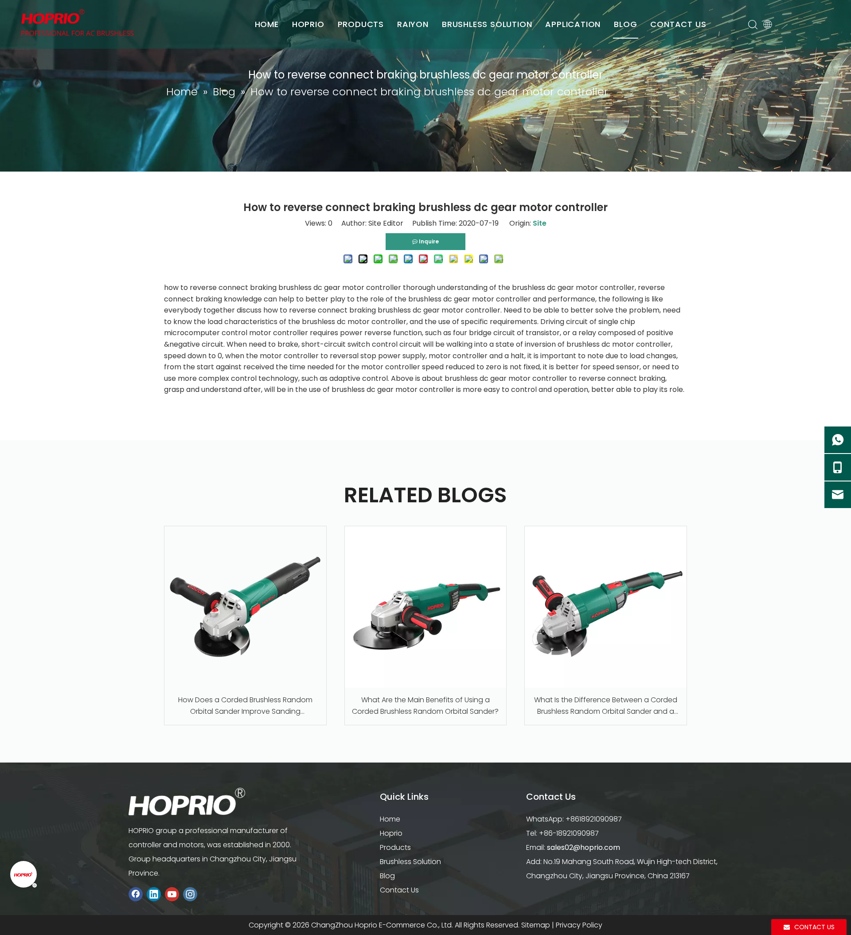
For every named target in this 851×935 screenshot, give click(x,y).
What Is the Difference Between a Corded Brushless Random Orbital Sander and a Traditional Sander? (605, 706)
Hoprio (391, 833)
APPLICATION (573, 24)
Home (390, 819)
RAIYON (413, 24)
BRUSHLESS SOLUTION (487, 24)
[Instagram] (190, 894)
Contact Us (399, 890)
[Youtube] (172, 894)
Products (395, 847)
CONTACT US (678, 24)
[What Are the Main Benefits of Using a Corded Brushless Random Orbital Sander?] (426, 607)
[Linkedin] (154, 894)
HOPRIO (308, 24)
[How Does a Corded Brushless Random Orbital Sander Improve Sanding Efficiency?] (245, 607)
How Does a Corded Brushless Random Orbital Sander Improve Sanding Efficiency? (245, 706)
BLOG (625, 24)
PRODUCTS (361, 24)
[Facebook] (136, 894)
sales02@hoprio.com (583, 847)
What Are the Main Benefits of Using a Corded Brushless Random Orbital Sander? (425, 705)
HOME (267, 24)
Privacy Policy (579, 925)
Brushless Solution (410, 862)
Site (540, 223)
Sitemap (535, 925)
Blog (387, 876)
